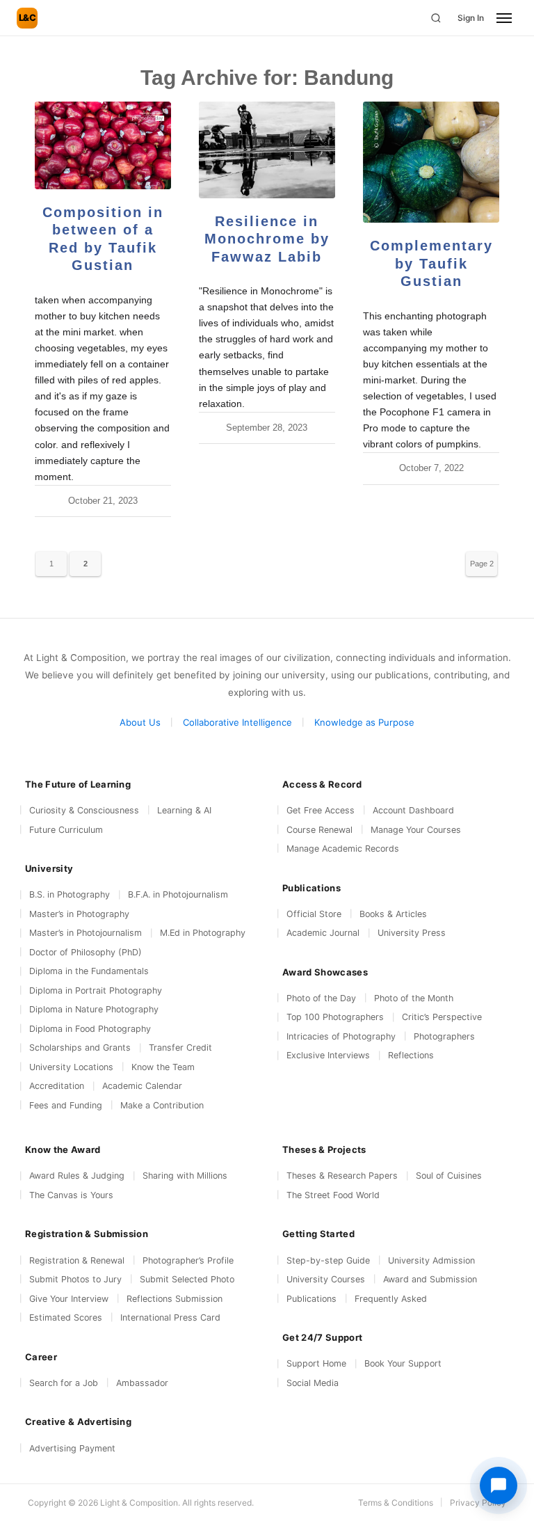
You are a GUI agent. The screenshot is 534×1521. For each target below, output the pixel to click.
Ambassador (142, 1383)
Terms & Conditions (395, 1502)
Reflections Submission (174, 1298)
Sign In (471, 18)
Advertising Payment (72, 1448)
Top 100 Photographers (335, 1017)
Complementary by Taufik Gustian (431, 263)
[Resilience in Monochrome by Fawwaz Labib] (267, 150)
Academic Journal (322, 932)
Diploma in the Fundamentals (89, 971)
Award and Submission (430, 1279)
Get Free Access (320, 810)
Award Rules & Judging (76, 1175)
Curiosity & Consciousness (84, 810)
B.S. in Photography (69, 894)
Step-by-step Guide (328, 1260)
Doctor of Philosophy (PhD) (85, 952)
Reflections (411, 1055)
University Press (412, 932)
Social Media (312, 1383)
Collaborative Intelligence (237, 722)
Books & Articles (393, 914)
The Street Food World (333, 1195)
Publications (311, 1298)
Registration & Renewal (76, 1260)
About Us (140, 722)
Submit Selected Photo (187, 1279)
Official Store (313, 914)
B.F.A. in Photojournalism (178, 894)
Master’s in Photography (79, 914)
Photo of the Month (413, 998)
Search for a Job (63, 1383)
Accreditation (56, 1086)
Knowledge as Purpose (364, 722)
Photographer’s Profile (188, 1260)
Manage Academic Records (342, 848)
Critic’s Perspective (442, 1017)
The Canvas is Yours (71, 1195)
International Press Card (170, 1317)
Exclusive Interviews (328, 1055)
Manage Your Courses (416, 830)
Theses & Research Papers (342, 1175)
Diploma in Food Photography (90, 1029)
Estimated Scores (65, 1317)
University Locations (71, 1067)
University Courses (325, 1279)
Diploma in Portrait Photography (95, 990)
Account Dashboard (413, 810)
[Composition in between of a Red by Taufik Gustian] (103, 145)
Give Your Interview (68, 1298)
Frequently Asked (391, 1298)
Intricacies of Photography (341, 1036)
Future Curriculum (66, 830)
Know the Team (163, 1067)
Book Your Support (403, 1363)
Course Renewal (319, 830)
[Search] (436, 18)
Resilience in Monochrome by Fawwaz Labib (267, 239)
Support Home (316, 1363)
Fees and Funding (65, 1105)
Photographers (444, 1036)
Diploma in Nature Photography (94, 1009)
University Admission (431, 1260)
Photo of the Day (321, 998)
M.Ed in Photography (202, 932)
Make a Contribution (162, 1105)
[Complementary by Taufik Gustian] (431, 162)
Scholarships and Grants (80, 1047)
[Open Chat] (498, 1485)
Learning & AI (184, 810)
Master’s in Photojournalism (85, 932)
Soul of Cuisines (449, 1175)
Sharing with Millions (185, 1175)
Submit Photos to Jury (75, 1279)
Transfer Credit (180, 1047)
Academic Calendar (142, 1086)
